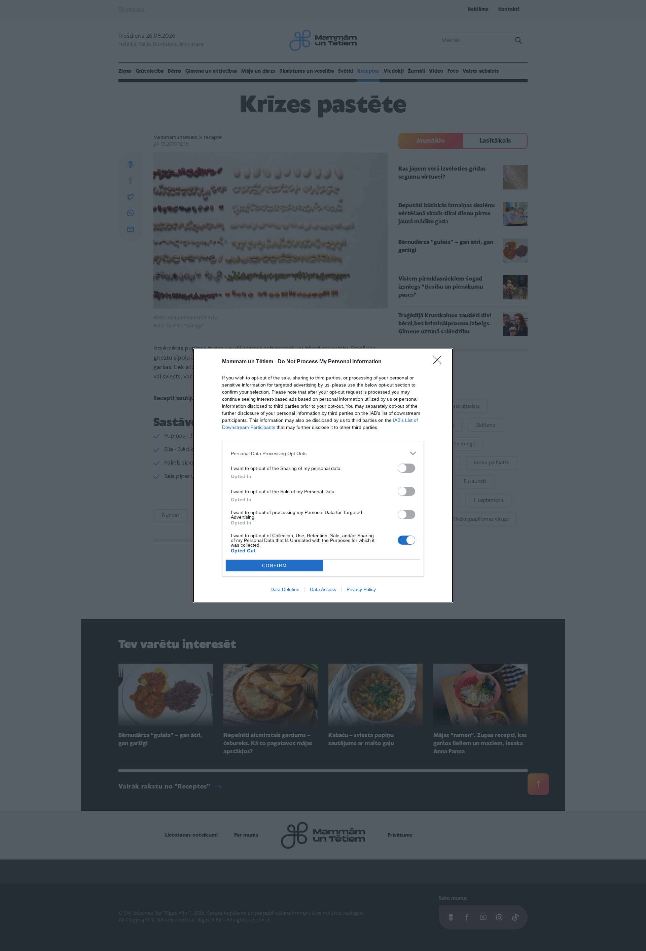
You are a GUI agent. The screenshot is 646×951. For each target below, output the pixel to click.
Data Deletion (285, 589)
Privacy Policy (361, 589)
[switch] (406, 468)
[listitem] (323, 453)
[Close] (439, 362)
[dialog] (323, 475)
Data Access (323, 589)
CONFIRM (274, 565)
